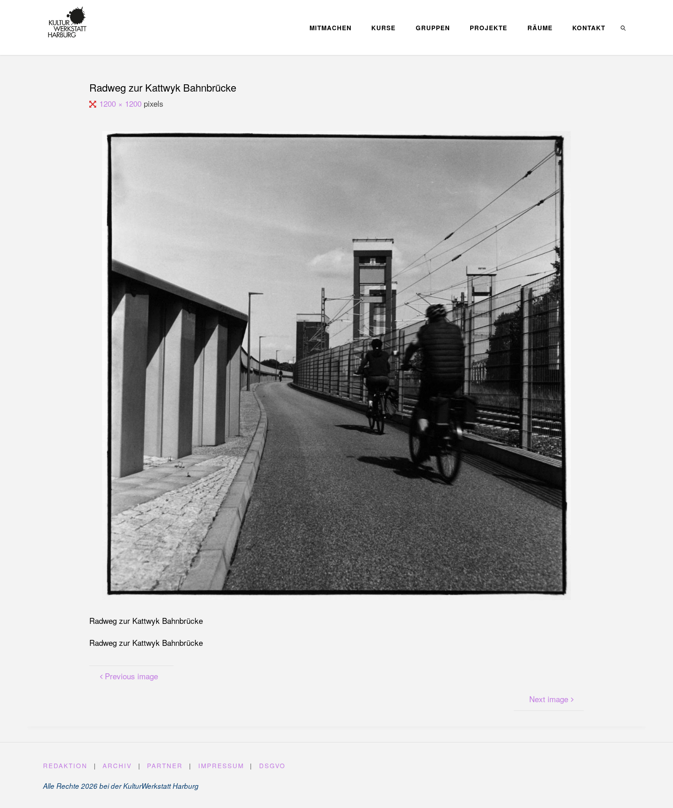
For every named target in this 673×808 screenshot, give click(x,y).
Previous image (131, 676)
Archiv (117, 765)
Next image (548, 698)
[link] (623, 27)
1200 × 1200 (121, 103)
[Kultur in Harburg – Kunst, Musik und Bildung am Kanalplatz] (67, 22)
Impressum (221, 765)
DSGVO (272, 765)
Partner (165, 765)
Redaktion (65, 765)
